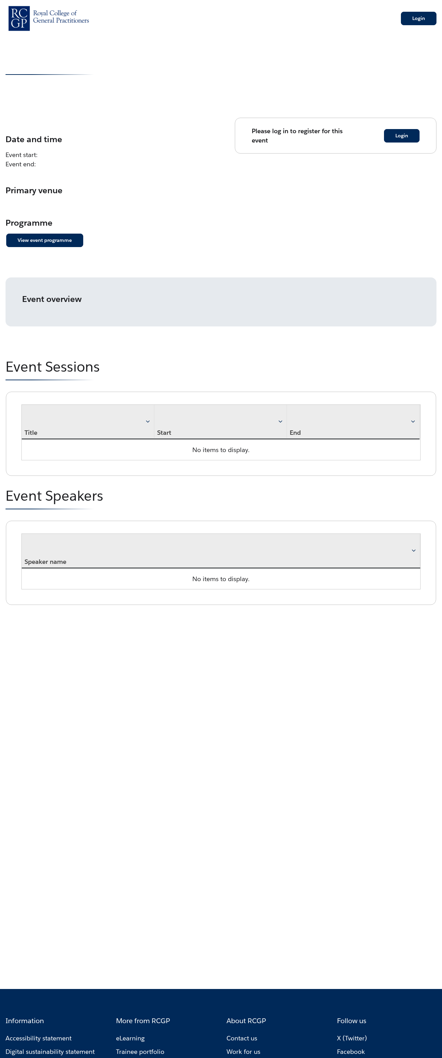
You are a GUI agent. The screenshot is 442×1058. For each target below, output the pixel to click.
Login (418, 18)
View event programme (45, 240)
